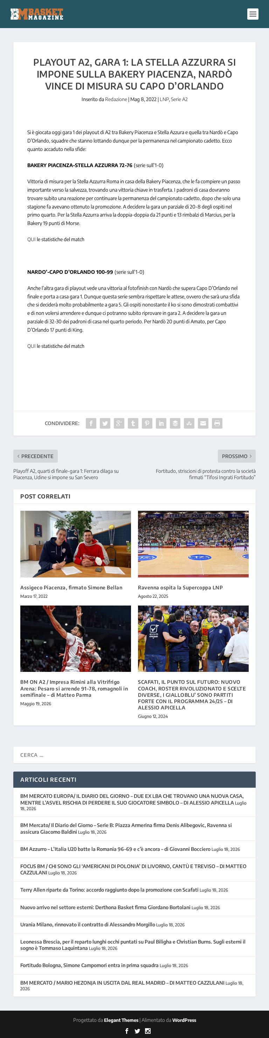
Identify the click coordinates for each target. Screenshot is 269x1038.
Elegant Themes (121, 1020)
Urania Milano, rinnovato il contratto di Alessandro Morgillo (87, 924)
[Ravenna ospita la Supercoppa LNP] (193, 544)
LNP (164, 99)
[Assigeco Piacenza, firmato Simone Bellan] (75, 544)
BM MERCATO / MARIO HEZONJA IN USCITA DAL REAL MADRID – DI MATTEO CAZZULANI (122, 983)
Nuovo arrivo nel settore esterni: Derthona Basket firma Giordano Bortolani (105, 907)
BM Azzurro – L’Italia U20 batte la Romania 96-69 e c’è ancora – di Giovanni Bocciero (115, 849)
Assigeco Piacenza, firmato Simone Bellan (71, 587)
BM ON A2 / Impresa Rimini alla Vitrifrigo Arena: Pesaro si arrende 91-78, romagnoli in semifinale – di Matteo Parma (74, 688)
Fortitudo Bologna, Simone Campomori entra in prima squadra (89, 965)
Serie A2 (179, 99)
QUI (31, 239)
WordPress (184, 1020)
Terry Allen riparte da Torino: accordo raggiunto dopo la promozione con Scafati (109, 890)
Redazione (116, 99)
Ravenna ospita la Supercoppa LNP (180, 587)
